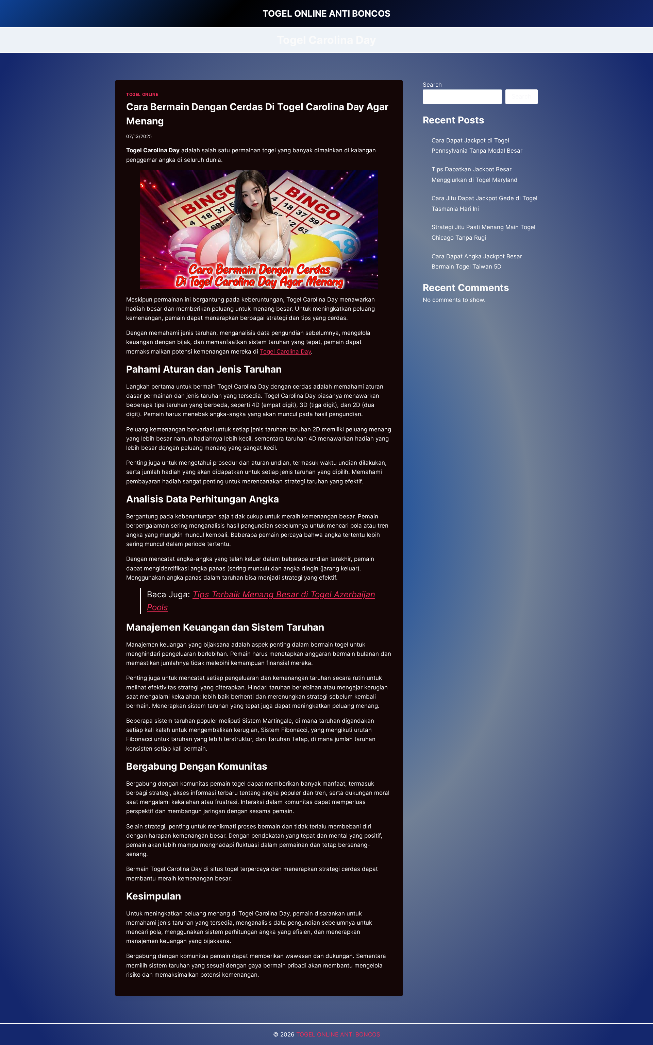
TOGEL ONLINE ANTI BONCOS (338, 1034)
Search (432, 84)
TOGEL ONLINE (142, 94)
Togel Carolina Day (285, 351)
